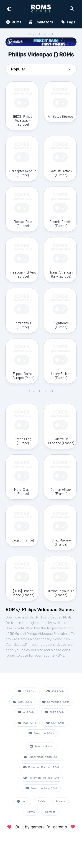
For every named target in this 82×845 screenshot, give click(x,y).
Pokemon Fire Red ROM (43, 777)
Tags (70, 22)
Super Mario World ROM (43, 756)
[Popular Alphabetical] (41, 70)
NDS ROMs (29, 691)
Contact (50, 811)
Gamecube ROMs (57, 701)
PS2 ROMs (29, 722)
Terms (31, 811)
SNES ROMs (56, 712)
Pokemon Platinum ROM (43, 767)
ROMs (16, 22)
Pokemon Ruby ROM (43, 788)
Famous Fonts (43, 746)
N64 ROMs (57, 722)
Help (24, 801)
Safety (42, 801)
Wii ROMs (28, 712)
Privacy (60, 801)
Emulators (43, 22)
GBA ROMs (24, 701)
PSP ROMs (57, 691)
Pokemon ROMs (43, 733)
